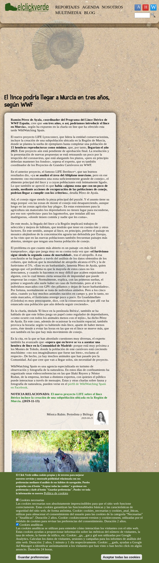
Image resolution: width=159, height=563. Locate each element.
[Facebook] (138, 7)
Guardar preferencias (33, 557)
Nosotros (112, 7)
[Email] (153, 7)
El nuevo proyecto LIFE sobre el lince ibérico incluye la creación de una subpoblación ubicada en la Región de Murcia (59, 397)
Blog (89, 12)
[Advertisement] (60, 61)
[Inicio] (27, 14)
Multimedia (68, 12)
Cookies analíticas (31, 524)
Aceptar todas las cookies (121, 557)
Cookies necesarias (31, 500)
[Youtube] (145, 7)
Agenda (90, 7)
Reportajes (67, 7)
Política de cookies (56, 493)
